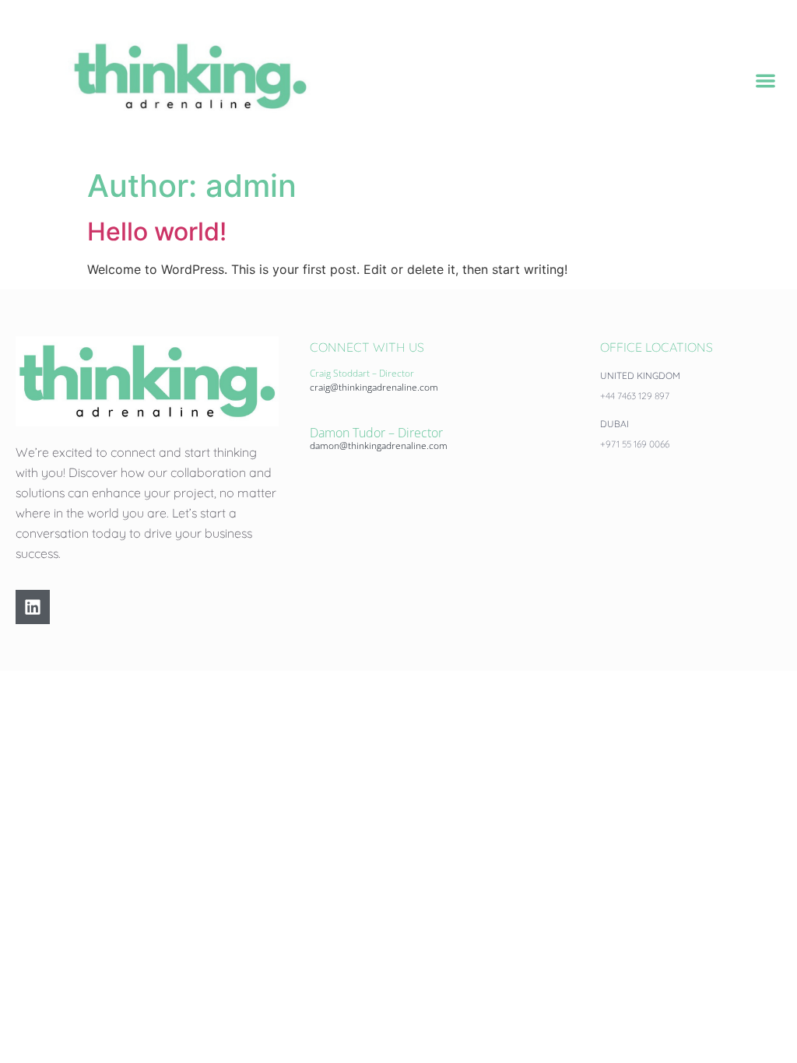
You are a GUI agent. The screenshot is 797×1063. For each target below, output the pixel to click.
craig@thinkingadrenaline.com (374, 387)
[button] (766, 80)
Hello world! (156, 231)
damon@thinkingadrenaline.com (379, 445)
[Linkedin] (33, 607)
